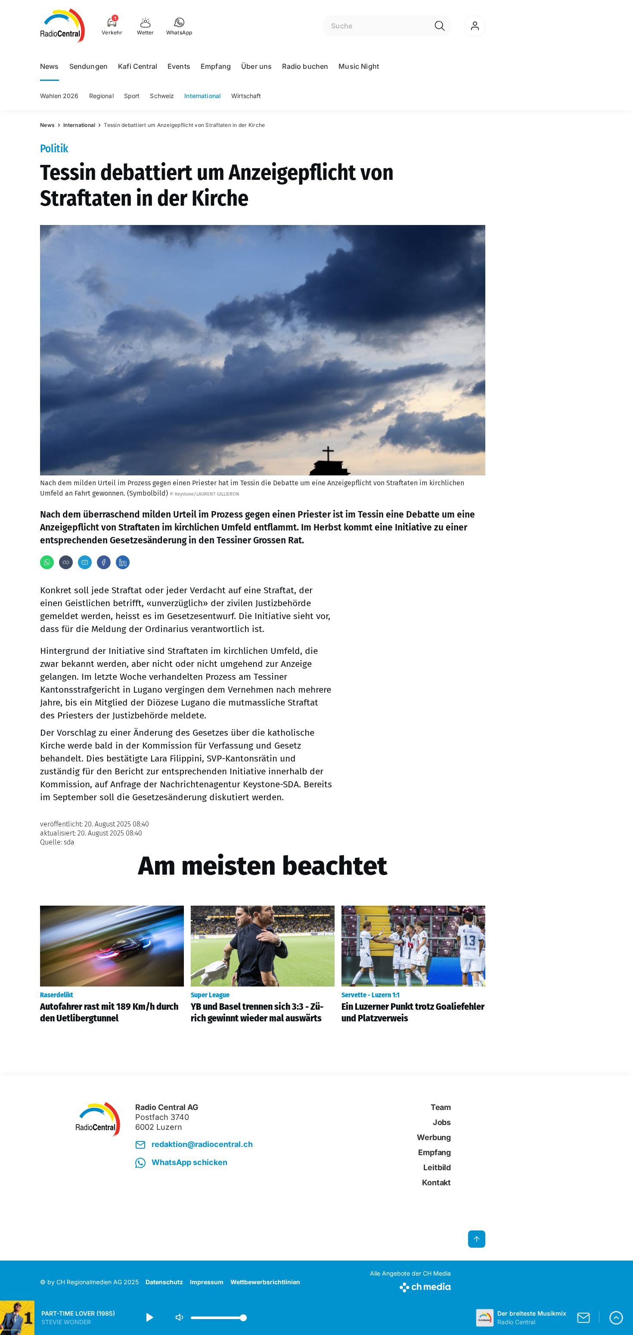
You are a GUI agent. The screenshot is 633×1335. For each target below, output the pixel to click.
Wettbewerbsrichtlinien (265, 1282)
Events (179, 66)
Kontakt (436, 1182)
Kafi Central (137, 66)
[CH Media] (410, 1285)
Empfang (216, 66)
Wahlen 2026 (59, 95)
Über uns (256, 66)
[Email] (85, 562)
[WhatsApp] (47, 562)
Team (441, 1107)
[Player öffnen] (616, 1317)
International (202, 95)
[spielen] (149, 1317)
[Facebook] (104, 562)
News (49, 66)
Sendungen (88, 66)
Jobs (442, 1122)
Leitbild (437, 1167)
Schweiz (162, 95)
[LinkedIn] (123, 562)
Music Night (358, 66)
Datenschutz (164, 1282)
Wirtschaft (246, 95)
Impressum (206, 1282)
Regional (101, 95)
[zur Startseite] (62, 26)
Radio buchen (305, 66)
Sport (132, 95)
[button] (179, 25)
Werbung (434, 1137)
